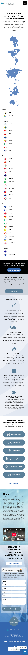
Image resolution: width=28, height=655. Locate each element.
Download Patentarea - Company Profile (14, 621)
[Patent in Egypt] (5, 112)
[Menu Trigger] (25, 3)
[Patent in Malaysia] (5, 175)
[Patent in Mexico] (5, 144)
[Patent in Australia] (5, 251)
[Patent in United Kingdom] (5, 243)
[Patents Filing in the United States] (5, 150)
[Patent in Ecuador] (5, 141)
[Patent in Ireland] (5, 220)
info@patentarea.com (14, 634)
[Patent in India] (5, 165)
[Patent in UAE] (5, 198)
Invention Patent (16, 474)
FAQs (19, 641)
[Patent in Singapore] (5, 185)
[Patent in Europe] (5, 207)
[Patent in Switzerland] (5, 233)
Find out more (14, 483)
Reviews (23, 641)
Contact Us (10, 641)
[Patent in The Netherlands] (5, 236)
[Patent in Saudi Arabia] (5, 182)
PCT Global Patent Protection (16, 466)
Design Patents (16, 450)
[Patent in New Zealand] (5, 255)
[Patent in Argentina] (5, 124)
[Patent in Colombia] (5, 137)
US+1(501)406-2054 (14, 635)
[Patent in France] (5, 210)
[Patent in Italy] (5, 223)
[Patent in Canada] (5, 131)
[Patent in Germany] (5, 217)
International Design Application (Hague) (14, 458)
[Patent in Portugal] (5, 226)
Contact (14, 291)
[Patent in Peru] (5, 147)
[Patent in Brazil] (5, 127)
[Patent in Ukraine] (5, 240)
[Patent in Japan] (5, 172)
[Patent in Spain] (5, 230)
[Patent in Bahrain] (5, 159)
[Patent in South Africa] (5, 116)
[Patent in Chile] (5, 134)
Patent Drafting (16, 442)
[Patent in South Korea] (5, 188)
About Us (5, 641)
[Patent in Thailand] (5, 195)
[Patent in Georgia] (5, 213)
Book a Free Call (14, 270)
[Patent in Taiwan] (5, 192)
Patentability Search (16, 434)
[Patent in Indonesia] (5, 169)
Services (16, 641)
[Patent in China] (5, 162)
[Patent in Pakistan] (5, 179)
